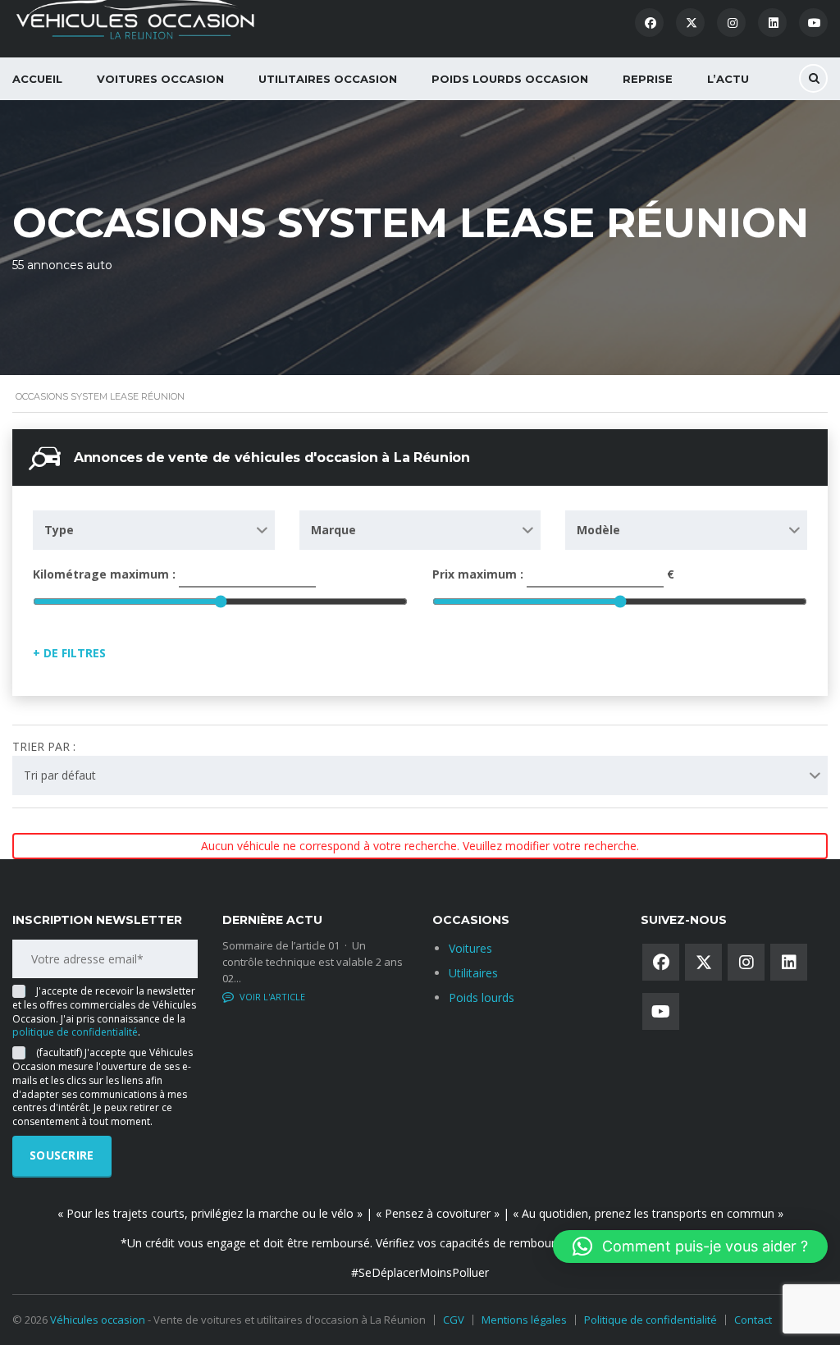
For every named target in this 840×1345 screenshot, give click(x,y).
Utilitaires (473, 973)
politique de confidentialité (75, 1032)
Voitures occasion (160, 78)
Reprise (648, 78)
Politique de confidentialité (650, 1319)
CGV (453, 1319)
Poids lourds (481, 997)
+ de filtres (69, 653)
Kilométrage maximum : (106, 574)
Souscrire (62, 1155)
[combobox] (154, 530)
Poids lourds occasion (509, 78)
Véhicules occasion (97, 1319)
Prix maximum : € (553, 574)
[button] (690, 1246)
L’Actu (728, 78)
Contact (753, 1319)
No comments (274, 996)
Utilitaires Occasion (327, 78)
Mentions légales (524, 1319)
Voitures (470, 948)
